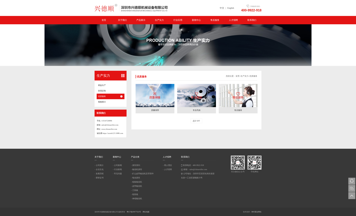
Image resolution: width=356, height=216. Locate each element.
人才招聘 (233, 20)
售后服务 (214, 20)
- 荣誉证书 (99, 178)
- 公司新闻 (117, 165)
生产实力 (159, 20)
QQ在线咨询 (351, 181)
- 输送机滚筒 (136, 169)
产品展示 (140, 20)
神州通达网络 (256, 212)
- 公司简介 (99, 165)
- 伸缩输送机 (136, 199)
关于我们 (122, 20)
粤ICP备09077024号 (134, 212)
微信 (351, 188)
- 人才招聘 (167, 169)
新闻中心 (196, 20)
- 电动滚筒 (135, 178)
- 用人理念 (167, 165)
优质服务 (102, 96)
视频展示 (102, 102)
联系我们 (251, 20)
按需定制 (102, 91)
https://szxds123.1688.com (113, 133)
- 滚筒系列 (135, 165)
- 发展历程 (99, 174)
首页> (238, 76)
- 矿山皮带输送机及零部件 (142, 174)
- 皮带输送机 (136, 186)
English (230, 8)
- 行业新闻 (117, 169)
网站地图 (146, 212)
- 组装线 (134, 194)
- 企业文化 (99, 169)
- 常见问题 (117, 174)
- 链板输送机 (136, 182)
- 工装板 (134, 190)
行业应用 (177, 20)
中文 (222, 8)
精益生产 (102, 85)
